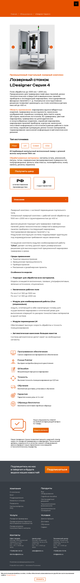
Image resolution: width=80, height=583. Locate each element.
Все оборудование (47, 493)
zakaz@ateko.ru (37, 551)
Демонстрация (47, 519)
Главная (14, 14)
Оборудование (26, 14)
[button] (24, 171)
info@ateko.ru (58, 554)
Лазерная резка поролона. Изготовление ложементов (21, 522)
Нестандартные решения (47, 500)
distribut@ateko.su (16, 554)
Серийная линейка (49, 496)
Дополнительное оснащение (48, 509)
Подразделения (16, 498)
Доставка (45, 521)
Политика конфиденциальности (22, 562)
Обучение (45, 524)
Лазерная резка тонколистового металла (20, 527)
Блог (12, 495)
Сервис (44, 527)
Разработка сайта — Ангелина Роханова (25, 565)
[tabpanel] (40, 279)
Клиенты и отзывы (17, 501)
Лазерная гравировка (19, 519)
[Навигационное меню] (76, 3)
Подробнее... (11, 575)
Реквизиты (14, 503)
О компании (15, 492)
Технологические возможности (48, 505)
